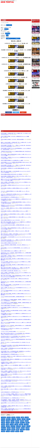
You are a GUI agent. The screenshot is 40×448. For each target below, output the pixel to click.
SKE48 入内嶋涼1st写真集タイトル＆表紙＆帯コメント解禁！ (12, 160)
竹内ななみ (3, 427)
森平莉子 (17, 422)
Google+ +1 (23, 112)
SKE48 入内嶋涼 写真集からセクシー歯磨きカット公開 (11, 250)
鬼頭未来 (27, 429)
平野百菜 (18, 427)
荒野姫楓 (3, 424)
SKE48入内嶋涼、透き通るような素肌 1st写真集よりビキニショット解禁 (14, 188)
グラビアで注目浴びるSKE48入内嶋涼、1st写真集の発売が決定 (12, 296)
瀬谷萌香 (12, 431)
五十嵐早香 (3, 429)
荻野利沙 (8, 417)
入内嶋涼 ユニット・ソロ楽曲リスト (13, 38)
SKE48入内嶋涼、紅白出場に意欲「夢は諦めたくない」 (11, 270)
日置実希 (13, 417)
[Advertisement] (20, 11)
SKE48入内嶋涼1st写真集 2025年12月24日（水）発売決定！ (12, 174)
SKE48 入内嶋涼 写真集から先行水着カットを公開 (10, 305)
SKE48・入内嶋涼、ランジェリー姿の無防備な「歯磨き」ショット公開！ (14, 365)
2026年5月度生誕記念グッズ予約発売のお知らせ (10, 197)
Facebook (8, 112)
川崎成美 (7, 420)
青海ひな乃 (22, 422)
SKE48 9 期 (8, 33)
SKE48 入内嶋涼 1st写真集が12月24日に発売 (9, 242)
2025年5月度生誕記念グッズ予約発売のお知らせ (10, 354)
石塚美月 (8, 429)
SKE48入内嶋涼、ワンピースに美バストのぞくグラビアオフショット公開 (14, 402)
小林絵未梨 (3, 417)
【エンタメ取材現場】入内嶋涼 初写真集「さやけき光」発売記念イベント (15, 244)
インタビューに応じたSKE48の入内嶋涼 (8, 331)
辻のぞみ (12, 420)
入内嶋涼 (16, 424)
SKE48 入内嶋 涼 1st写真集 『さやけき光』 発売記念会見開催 (12, 139)
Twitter (16, 112)
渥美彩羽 (26, 420)
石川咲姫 (3, 422)
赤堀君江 (27, 422)
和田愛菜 (22, 420)
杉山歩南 (7, 431)
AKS (7, 35)
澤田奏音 (3, 431)
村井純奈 (17, 420)
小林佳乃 (12, 422)
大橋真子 (21, 424)
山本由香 (3, 420)
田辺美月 (8, 427)
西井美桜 (17, 431)
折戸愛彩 (26, 417)
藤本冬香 (22, 427)
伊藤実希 (13, 429)
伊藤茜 (22, 417)
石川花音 (11, 424)
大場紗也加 (26, 424)
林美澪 (21, 431)
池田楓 (7, 424)
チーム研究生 (9, 25)
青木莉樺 (27, 427)
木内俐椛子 (22, 429)
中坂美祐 (13, 427)
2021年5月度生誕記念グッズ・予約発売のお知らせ (10, 397)
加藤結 (17, 429)
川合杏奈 (7, 422)
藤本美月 (18, 417)
